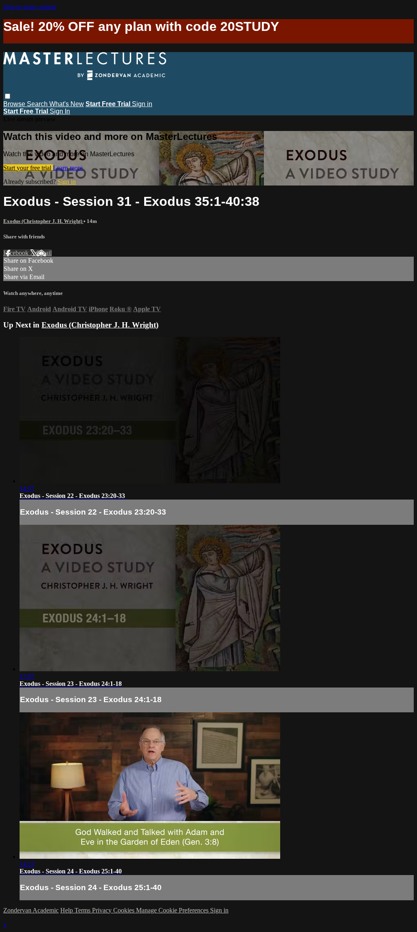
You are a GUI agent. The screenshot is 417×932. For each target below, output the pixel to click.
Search (38, 103)
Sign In (60, 111)
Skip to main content (29, 6)
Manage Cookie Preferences (173, 910)
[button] (7, 96)
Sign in (142, 103)
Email (44, 252)
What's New (66, 103)
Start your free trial (28, 167)
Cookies (124, 910)
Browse (15, 103)
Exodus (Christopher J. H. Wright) (43, 221)
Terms (83, 910)
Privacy (102, 910)
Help (67, 910)
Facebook (16, 252)
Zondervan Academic (31, 910)
